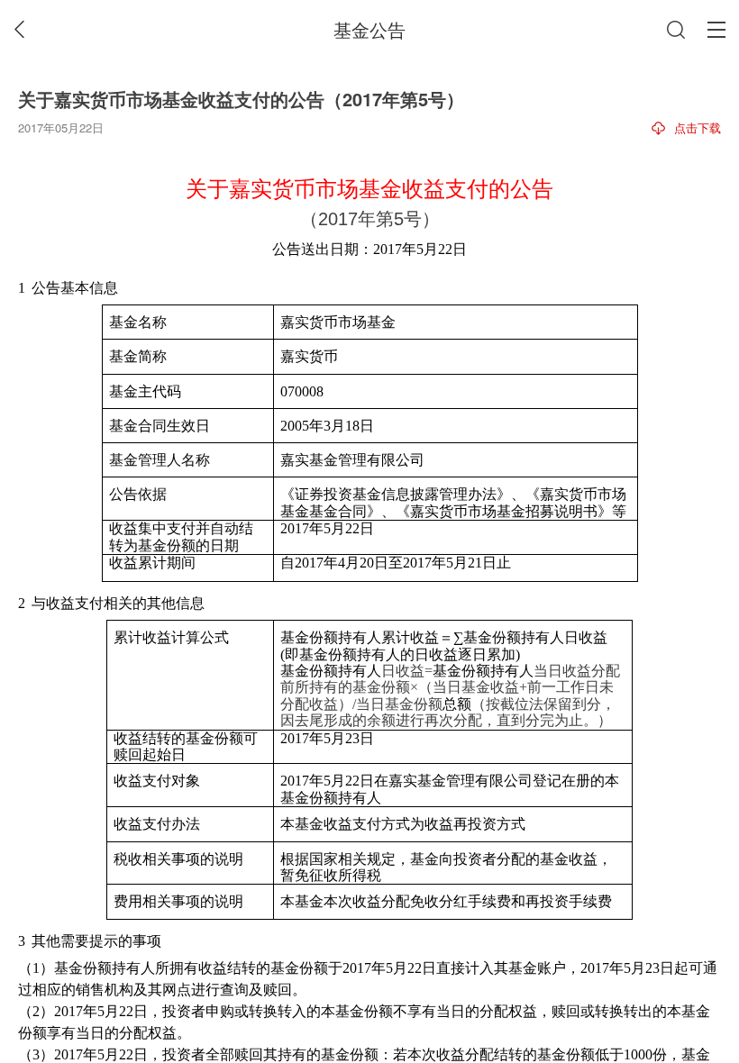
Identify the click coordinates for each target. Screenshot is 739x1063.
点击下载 (697, 127)
